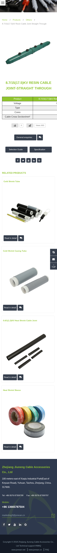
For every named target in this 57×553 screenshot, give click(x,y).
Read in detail (11, 238)
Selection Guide (16, 149)
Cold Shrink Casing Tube (15, 251)
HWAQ (38, 546)
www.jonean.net (18, 550)
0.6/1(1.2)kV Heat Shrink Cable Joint (20, 320)
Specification (40, 149)
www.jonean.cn (35, 550)
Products (16, 20)
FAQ (47, 550)
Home (4, 20)
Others (29, 20)
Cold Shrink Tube (12, 181)
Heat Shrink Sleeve (12, 390)
